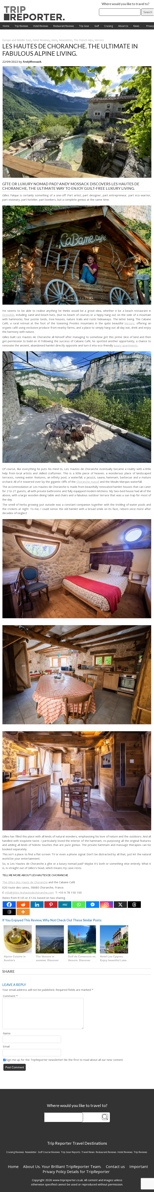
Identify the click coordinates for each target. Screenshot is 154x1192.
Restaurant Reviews (63, 26)
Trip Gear (84, 26)
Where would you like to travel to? (125, 4)
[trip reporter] (35, 19)
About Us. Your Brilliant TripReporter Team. (62, 1166)
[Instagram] (106, 904)
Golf (96, 26)
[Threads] (134, 904)
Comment (10, 996)
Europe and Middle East (16, 40)
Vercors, (129, 323)
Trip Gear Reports (70, 1152)
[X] (120, 904)
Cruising (108, 26)
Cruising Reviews (15, 1152)
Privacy (150, 26)
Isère (54, 40)
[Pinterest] (50, 904)
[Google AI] (9, 912)
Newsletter (65, 40)
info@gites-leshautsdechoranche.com (29, 892)
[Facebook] (9, 904)
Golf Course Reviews (49, 1152)
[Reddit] (23, 904)
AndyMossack (32, 61)
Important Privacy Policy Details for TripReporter (95, 1169)
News (136, 26)
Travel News (88, 1152)
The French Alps (83, 40)
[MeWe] (64, 904)
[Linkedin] (37, 904)
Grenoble (8, 315)
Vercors (99, 40)
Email (6, 1046)
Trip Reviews (21, 26)
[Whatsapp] (78, 904)
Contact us (115, 1166)
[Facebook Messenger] (92, 904)
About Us (123, 26)
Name (7, 1033)
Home (6, 26)
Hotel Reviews (40, 26)
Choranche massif (87, 481)
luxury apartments (125, 345)
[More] (23, 912)
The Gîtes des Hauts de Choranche (25, 882)
